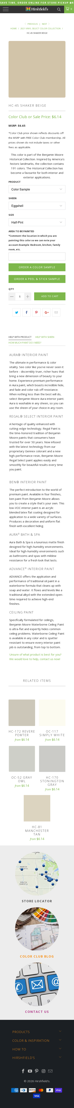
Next (45, 23)
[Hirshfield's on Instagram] (43, 1071)
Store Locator (37, 901)
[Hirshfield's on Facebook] (23, 1071)
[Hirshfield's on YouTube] (30, 1071)
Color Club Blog (37, 956)
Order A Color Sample (37, 267)
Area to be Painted (34, 240)
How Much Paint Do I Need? (25, 342)
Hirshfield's (42, 1081)
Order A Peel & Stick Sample (37, 279)
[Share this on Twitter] (17, 312)
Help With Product (20, 337)
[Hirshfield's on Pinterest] (37, 1071)
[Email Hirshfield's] (50, 1071)
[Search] (59, 9)
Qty (11, 289)
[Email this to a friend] (56, 312)
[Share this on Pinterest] (36, 312)
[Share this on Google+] (46, 312)
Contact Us (37, 1011)
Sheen (13, 198)
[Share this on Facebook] (26, 312)
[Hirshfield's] (37, 9)
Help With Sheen (44, 337)
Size (11, 215)
